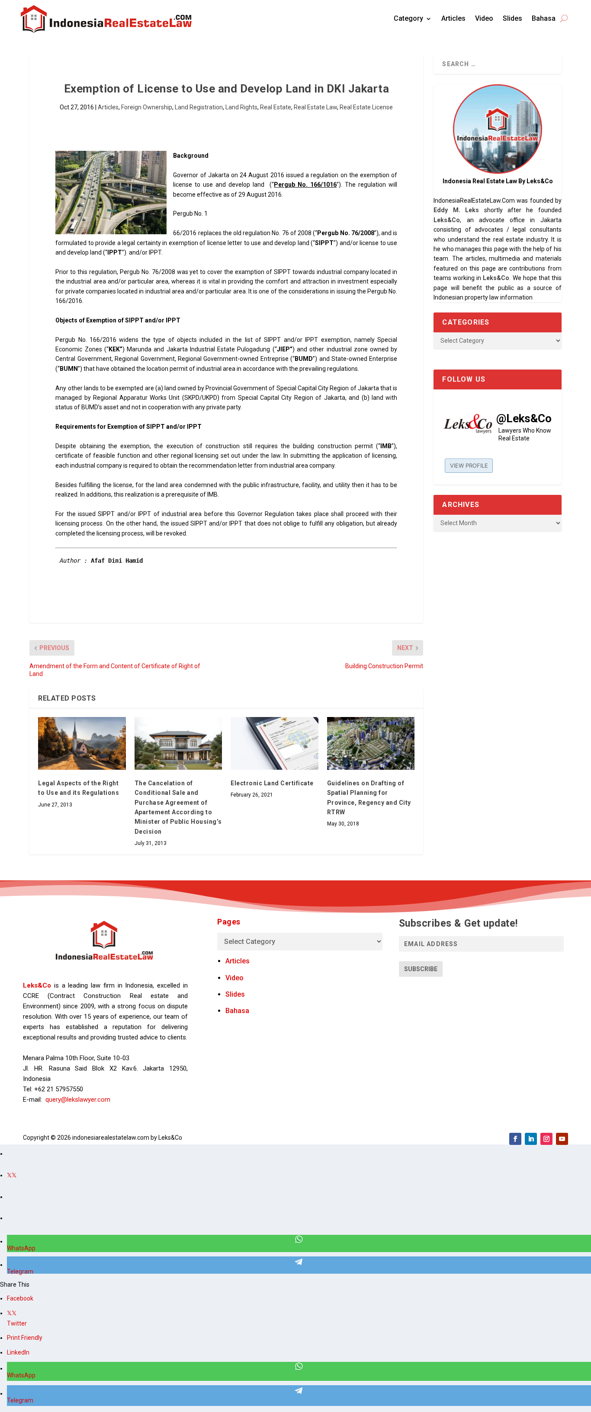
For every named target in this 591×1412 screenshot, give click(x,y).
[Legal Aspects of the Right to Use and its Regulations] (82, 743)
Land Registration (199, 107)
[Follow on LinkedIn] (531, 1139)
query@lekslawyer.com (77, 1099)
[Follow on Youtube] (562, 1139)
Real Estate (275, 107)
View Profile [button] (469, 465)
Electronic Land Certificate (272, 783)
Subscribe (420, 969)
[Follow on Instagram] (546, 1139)
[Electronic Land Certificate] (274, 743)
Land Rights (241, 107)
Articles (453, 18)
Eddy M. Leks (456, 210)
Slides (512, 18)
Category (408, 18)
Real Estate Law (315, 107)
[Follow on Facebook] (515, 1139)
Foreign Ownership (146, 107)
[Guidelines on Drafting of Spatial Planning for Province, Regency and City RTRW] (371, 743)
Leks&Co (447, 220)
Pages (229, 921)
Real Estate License (366, 107)
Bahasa (544, 18)
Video (484, 18)
